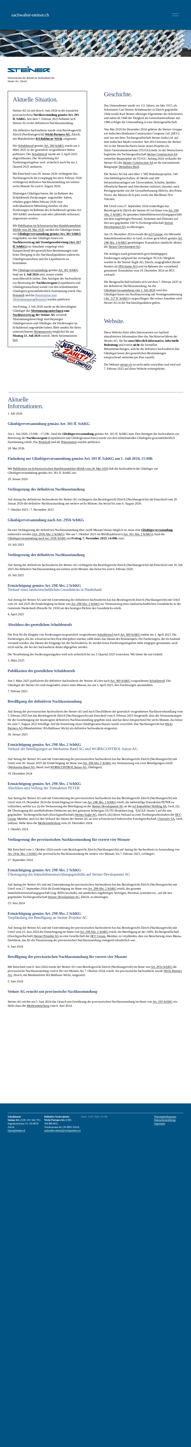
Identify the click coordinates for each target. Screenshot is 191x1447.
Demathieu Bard (129, 167)
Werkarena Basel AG (22, 767)
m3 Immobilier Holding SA (149, 806)
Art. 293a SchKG (161, 967)
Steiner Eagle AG (86, 814)
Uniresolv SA (165, 819)
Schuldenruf (105, 634)
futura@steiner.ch (16, 1130)
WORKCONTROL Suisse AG (68, 767)
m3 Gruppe (155, 234)
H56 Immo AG (127, 266)
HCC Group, (98, 936)
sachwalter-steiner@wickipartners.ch (62, 1130)
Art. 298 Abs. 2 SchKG (85, 604)
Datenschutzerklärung (165, 1119)
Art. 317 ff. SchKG (117, 298)
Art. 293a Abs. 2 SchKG (22, 854)
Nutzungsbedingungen (165, 1116)
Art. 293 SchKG (163, 1001)
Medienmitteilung (49, 823)
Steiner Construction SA (162, 154)
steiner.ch (126, 364)
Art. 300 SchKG (130, 634)
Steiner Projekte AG (46, 936)
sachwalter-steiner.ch (30, 14)
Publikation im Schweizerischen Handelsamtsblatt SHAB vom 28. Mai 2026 (60, 468)
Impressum (159, 1123)
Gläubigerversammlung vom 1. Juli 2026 (129, 290)
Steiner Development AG (124, 246)
